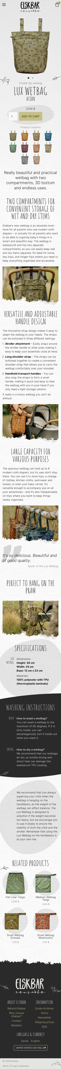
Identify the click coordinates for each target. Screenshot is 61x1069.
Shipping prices (44, 1022)
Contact (16, 1020)
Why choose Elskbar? (16, 1014)
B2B (44, 1026)
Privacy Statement (20, 1066)
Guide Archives (44, 1008)
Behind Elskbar (16, 1008)
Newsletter (44, 1017)
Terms (44, 1013)
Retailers (16, 1025)
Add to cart (31, 116)
